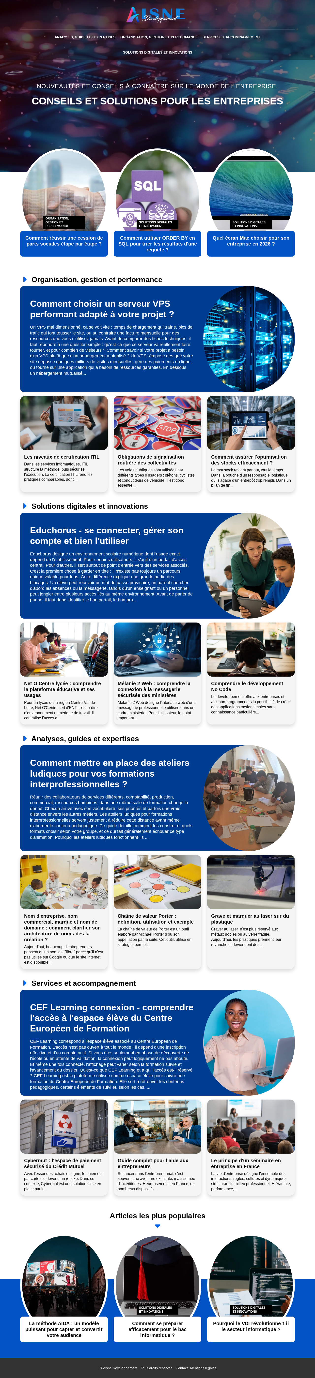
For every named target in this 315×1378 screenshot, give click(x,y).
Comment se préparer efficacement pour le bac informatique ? (157, 1329)
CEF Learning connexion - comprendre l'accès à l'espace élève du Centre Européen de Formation (111, 1017)
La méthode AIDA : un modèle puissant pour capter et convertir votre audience (64, 1329)
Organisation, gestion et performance (159, 37)
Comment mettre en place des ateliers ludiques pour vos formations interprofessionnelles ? (109, 773)
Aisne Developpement (120, 1368)
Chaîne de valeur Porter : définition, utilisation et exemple (156, 919)
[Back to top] (301, 1364)
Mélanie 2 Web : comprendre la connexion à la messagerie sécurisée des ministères (154, 689)
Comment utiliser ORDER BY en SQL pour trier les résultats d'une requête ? (157, 243)
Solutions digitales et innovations (157, 52)
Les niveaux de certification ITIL (61, 457)
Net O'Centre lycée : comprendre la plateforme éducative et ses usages (62, 689)
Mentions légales (203, 1368)
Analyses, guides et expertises (85, 37)
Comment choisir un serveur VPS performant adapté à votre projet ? (102, 309)
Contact (182, 1368)
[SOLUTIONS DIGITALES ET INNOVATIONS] (157, 1285)
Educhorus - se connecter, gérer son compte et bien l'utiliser (107, 535)
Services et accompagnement (231, 37)
